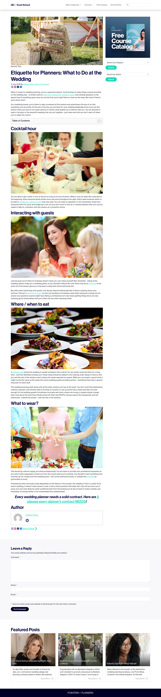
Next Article (28, 528)
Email (14, 594)
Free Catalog (101, 5)
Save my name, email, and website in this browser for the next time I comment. (44, 604)
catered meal (17, 372)
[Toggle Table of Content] (98, 121)
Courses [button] (88, 5)
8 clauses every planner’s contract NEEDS (63, 499)
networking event (34, 293)
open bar (92, 283)
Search (111, 67)
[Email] (27, 520)
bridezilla (90, 476)
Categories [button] (73, 5)
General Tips (16, 66)
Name (14, 585)
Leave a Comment (41, 84)
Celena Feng (28, 84)
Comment (15, 557)
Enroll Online (116, 5)
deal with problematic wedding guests (59, 95)
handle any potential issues (30, 202)
